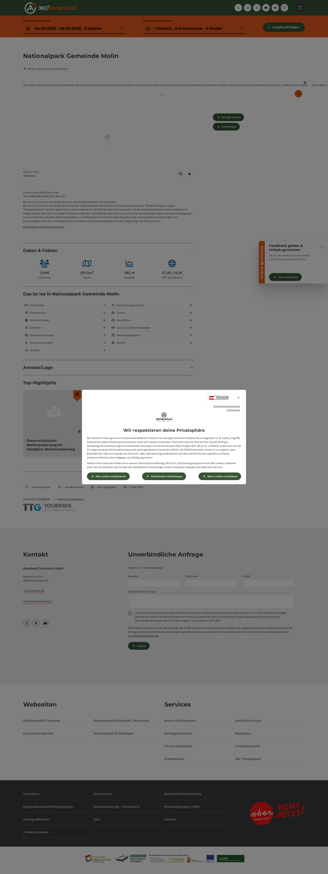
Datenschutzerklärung (226, 406)
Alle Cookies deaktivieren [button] (111, 476)
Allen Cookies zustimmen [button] (222, 476)
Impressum (233, 410)
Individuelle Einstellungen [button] (167, 476)
